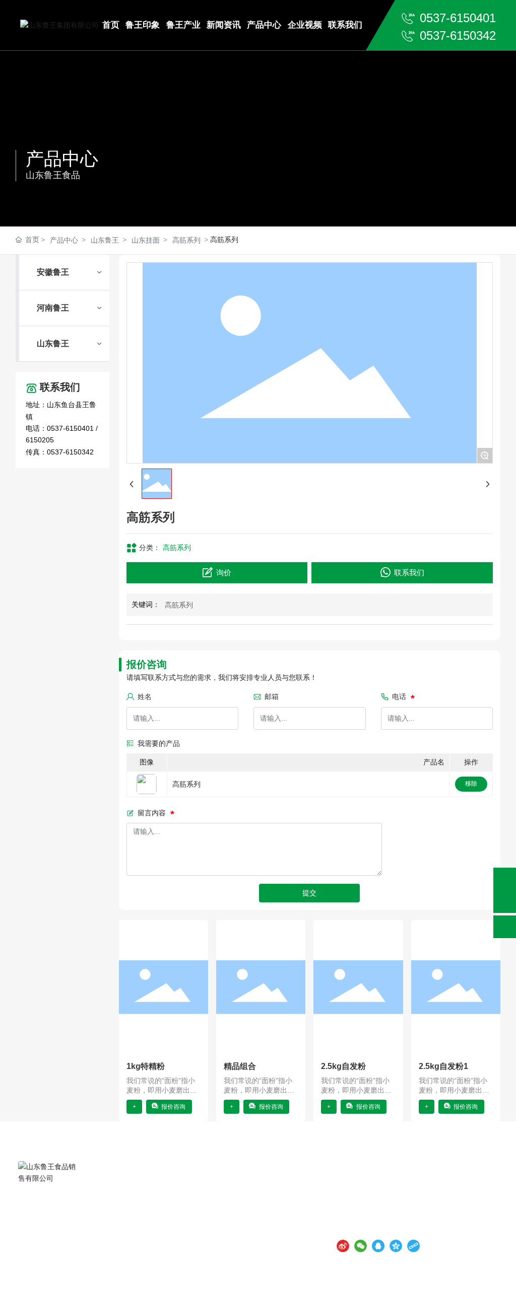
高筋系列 (186, 240)
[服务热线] (504, 879)
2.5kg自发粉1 (443, 1066)
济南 (289, 1286)
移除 (471, 783)
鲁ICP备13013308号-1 (172, 1286)
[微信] (360, 1244)
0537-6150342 (458, 35)
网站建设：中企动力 (250, 1286)
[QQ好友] (378, 1244)
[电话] (504, 901)
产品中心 (62, 158)
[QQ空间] (396, 1244)
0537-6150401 (458, 18)
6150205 (40, 440)
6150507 (424, 1228)
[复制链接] (413, 1244)
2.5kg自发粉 (343, 1066)
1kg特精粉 (145, 1066)
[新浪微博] (343, 1244)
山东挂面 (146, 240)
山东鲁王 (105, 240)
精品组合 (240, 1066)
